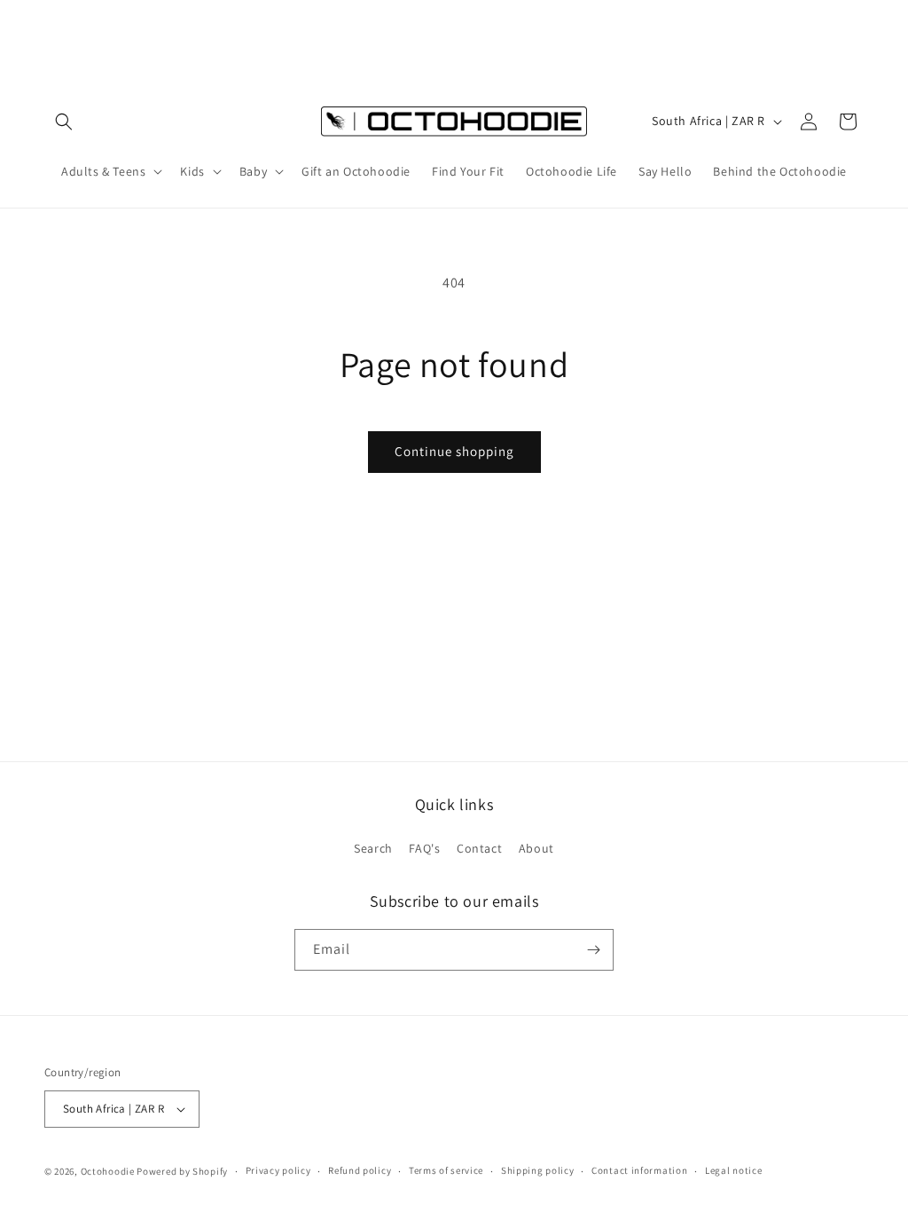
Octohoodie (108, 1171)
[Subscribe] (593, 950)
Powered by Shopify (182, 1171)
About (536, 848)
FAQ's (424, 848)
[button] (63, 121)
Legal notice (733, 1170)
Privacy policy (278, 1170)
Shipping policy (538, 1170)
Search (373, 848)
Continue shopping (454, 451)
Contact (479, 848)
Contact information (639, 1170)
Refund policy (359, 1170)
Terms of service (446, 1170)
